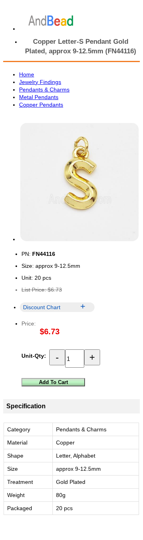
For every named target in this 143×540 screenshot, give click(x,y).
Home (26, 74)
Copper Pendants (41, 104)
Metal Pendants (38, 97)
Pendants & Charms (44, 89)
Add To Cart (53, 382)
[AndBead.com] (51, 21)
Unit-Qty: (33, 356)
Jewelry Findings (40, 82)
